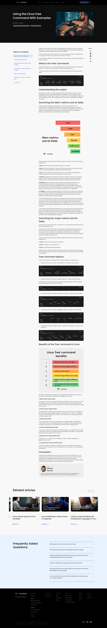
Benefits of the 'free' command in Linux (22, 78)
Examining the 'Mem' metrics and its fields (22, 64)
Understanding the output (20, 59)
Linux (51, 67)
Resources (57, 2)
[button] (23, 511)
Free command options (20, 73)
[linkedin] (91, 56)
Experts (63, 2)
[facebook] (91, 54)
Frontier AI (39, 2)
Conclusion (17, 82)
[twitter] (91, 59)
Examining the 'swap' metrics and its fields (22, 69)
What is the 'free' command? (21, 56)
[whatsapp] (91, 61)
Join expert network (84, 2)
